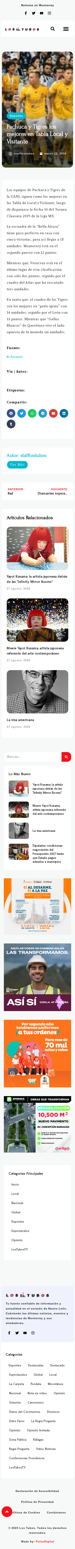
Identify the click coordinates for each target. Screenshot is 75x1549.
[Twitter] (33, 13)
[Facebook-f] (25, 13)
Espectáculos (20, 1231)
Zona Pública (18, 1439)
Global (16, 1212)
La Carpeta (16, 1384)
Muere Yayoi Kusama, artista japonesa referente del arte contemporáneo (49, 809)
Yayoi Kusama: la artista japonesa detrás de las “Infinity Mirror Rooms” (48, 788)
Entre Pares (17, 1421)
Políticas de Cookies (24, 1512)
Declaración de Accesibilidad (37, 1491)
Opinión (17, 1240)
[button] (52, 29)
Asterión (15, 1402)
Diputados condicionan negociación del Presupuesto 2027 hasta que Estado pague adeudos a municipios (48, 853)
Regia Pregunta (19, 1449)
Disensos (53, 1412)
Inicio (15, 1184)
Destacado (57, 1365)
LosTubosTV (20, 1249)
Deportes (16, 115)
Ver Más (17, 465)
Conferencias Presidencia (26, 1458)
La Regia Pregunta (43, 1421)
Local (15, 1193)
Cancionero (36, 1402)
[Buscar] (66, 757)
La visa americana (20, 720)
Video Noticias (46, 1449)
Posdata (36, 1384)
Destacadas (36, 1365)
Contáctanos (56, 1512)
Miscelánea (55, 1384)
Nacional (17, 1203)
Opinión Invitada (38, 1430)
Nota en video (37, 1393)
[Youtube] (41, 13)
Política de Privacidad (37, 1501)
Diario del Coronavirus (24, 1412)
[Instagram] (49, 13)
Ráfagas (38, 1439)
